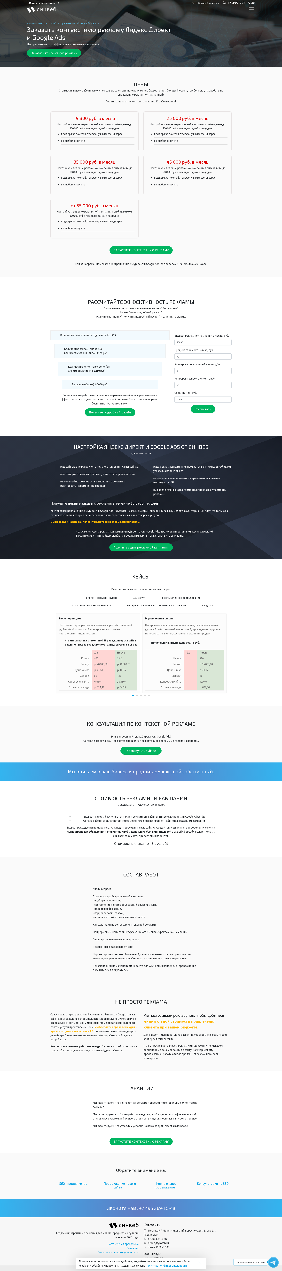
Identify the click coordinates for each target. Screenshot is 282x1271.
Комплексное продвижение (165, 1185)
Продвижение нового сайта (120, 1185)
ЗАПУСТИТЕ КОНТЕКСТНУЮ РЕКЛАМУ (141, 250)
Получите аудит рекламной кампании (141, 547)
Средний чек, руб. (185, 393)
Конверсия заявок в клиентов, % (195, 378)
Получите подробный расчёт (110, 412)
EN (193, 2)
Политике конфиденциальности (166, 1265)
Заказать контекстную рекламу (54, 53)
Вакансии (133, 1248)
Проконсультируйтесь (141, 751)
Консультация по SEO (213, 1183)
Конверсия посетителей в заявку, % (197, 364)
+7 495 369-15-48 (241, 2)
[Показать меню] (251, 10)
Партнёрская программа (123, 1244)
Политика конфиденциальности (118, 1252)
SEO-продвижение (73, 1183)
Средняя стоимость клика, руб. (193, 350)
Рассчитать (203, 409)
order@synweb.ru (210, 2)
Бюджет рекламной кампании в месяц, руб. (201, 335)
